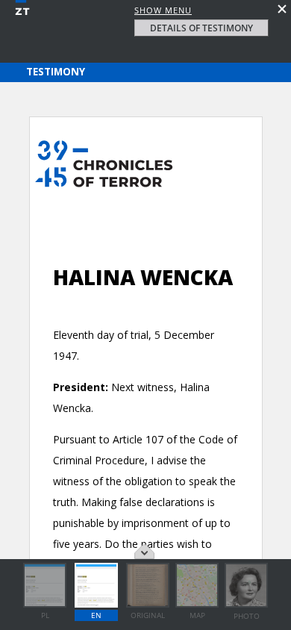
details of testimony (201, 28)
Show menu (163, 10)
